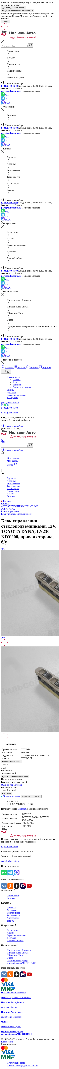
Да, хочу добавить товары (13, 8)
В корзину (6, 793)
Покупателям (13, 377)
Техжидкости (13, 915)
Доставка (11, 392)
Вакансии (17, 384)
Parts (15, 955)
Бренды (10, 390)
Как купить (12, 397)
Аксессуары (13, 488)
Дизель (17, 952)
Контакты (11, 496)
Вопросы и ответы (22, 387)
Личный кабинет (15, 940)
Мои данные (13, 458)
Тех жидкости (13, 486)
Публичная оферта (16, 1063)
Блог (15, 382)
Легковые (11, 481)
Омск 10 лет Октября (11, 785)
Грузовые (11, 478)
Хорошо (5, 21)
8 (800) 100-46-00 (9, 86)
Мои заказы (12, 461)
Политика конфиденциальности (22, 1065)
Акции (10, 493)
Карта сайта (7, 1041)
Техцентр (19, 950)
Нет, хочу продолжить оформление (17, 11)
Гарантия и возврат (16, 395)
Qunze (10, 958)
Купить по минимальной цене (15, 776)
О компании (13, 491)
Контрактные (13, 483)
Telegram (22, 809)
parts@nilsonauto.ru (11, 91)
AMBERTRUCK (21, 961)
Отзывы (16, 379)
